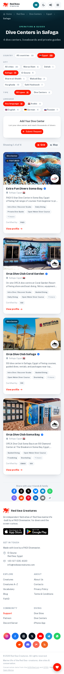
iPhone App (39, 623)
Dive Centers (42, 92)
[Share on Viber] (14, 498)
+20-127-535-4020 (17, 561)
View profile (12, 229)
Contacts (38, 584)
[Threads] (23, 636)
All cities (11, 67)
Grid (42, 145)
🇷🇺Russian (51, 110)
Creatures (8, 579)
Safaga (10, 73)
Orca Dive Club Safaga (21, 354)
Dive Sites (39, 613)
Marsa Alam (30, 67)
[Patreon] (36, 644)
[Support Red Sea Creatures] (57, 667)
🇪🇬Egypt (45, 55)
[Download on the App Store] (13, 531)
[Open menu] (58, 5)
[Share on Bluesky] (35, 491)
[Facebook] (15, 636)
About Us (38, 579)
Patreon (7, 618)
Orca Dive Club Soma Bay (23, 434)
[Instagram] (6, 636)
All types (22, 92)
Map (55, 145)
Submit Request (34, 131)
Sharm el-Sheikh (14, 79)
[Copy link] (50, 498)
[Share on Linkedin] (35, 498)
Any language (13, 104)
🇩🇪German (31, 110)
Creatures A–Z (10, 584)
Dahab (48, 67)
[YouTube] (40, 636)
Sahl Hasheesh (33, 85)
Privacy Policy (41, 589)
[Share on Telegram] (42, 491)
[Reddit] (19, 644)
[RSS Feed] (44, 644)
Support (7, 613)
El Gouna (27, 73)
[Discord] (27, 644)
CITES (45, 667)
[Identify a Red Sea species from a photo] (36, 5)
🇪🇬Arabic (34, 104)
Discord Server (10, 623)
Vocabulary (8, 589)
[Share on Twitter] (28, 491)
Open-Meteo (8, 670)
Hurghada (12, 85)
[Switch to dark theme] (43, 5)
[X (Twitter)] (32, 636)
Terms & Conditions (43, 594)
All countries (24, 55)
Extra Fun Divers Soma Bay (24, 188)
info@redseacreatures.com (21, 565)
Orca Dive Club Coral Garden (25, 273)
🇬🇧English (11, 110)
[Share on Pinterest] (28, 498)
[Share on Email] (42, 498)
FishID (6, 599)
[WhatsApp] (57, 636)
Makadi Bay (37, 79)
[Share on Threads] (21, 491)
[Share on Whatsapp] (50, 491)
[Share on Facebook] (14, 491)
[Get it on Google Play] (36, 531)
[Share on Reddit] (21, 498)
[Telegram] (48, 636)
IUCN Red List (33, 667)
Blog (5, 594)
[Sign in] (50, 5)
